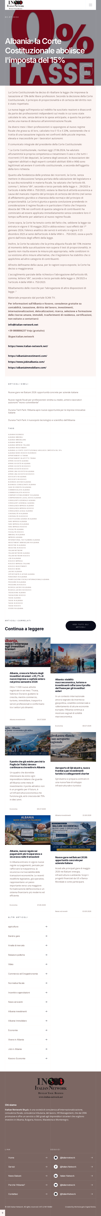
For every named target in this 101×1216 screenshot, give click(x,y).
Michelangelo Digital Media (85, 1207)
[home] (15, 5)
